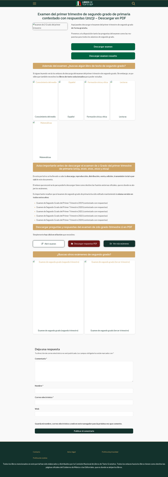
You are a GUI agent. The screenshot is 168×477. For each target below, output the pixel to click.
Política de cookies (40, 458)
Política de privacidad (110, 452)
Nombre (39, 386)
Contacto (36, 452)
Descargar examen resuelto (103, 56)
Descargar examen (103, 46)
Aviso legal (71, 452)
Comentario (41, 358)
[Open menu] (34, 3)
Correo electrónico (44, 397)
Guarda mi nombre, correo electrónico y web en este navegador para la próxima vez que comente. (78, 423)
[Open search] (133, 3)
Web (37, 409)
